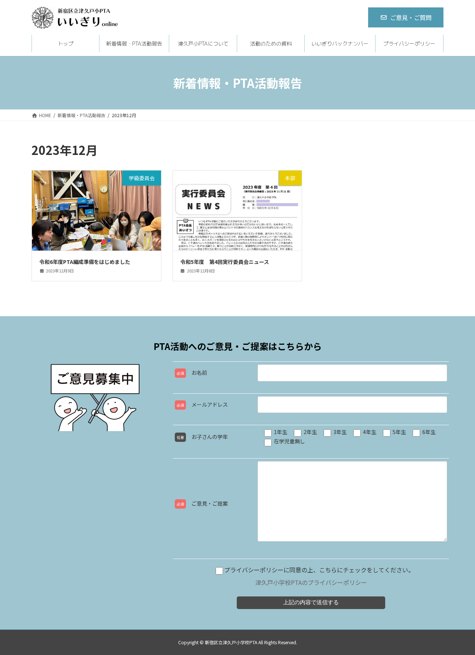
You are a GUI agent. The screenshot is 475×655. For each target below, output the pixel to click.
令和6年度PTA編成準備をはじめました (84, 261)
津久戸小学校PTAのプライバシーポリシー (311, 582)
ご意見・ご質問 (411, 17)
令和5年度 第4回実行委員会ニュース (224, 261)
